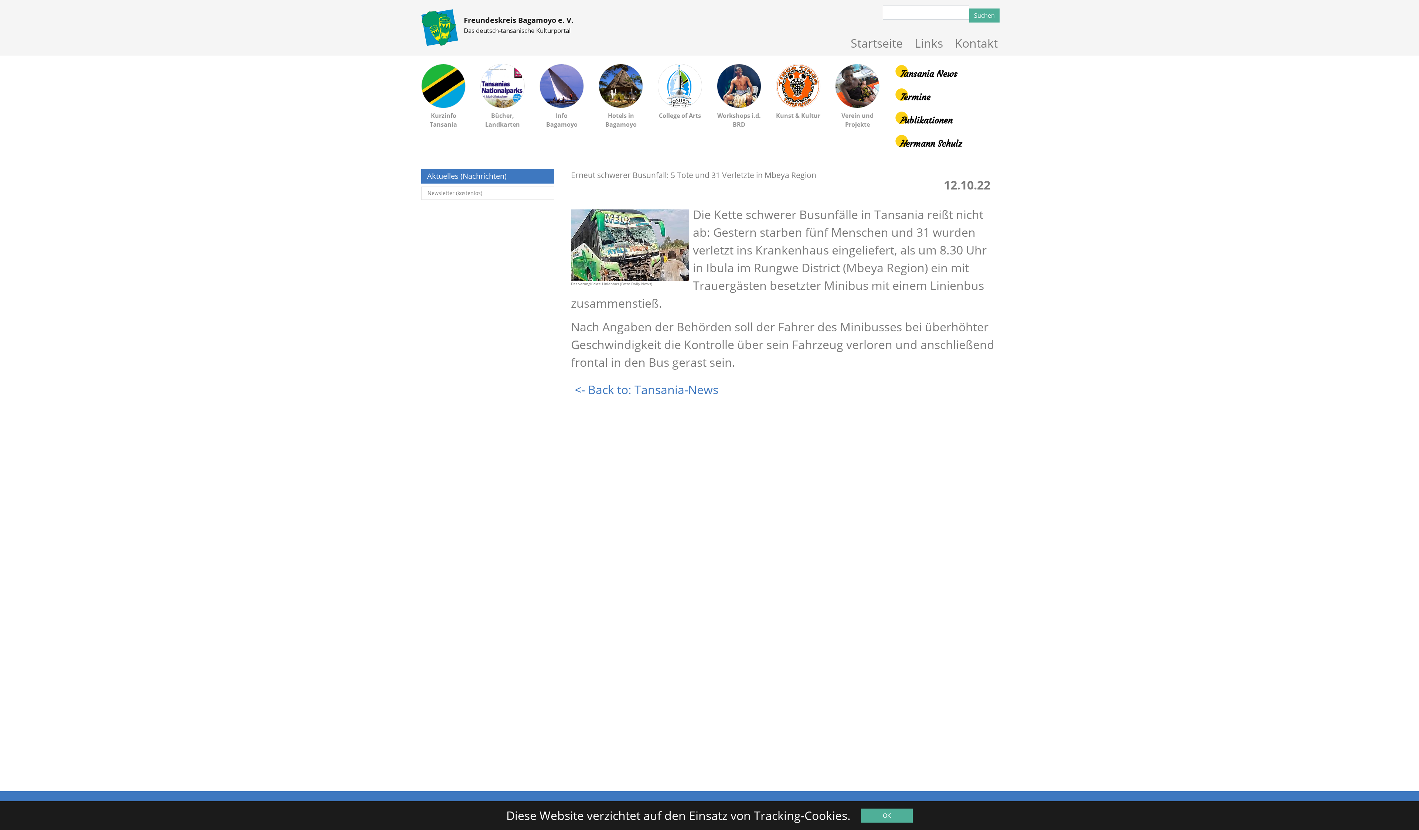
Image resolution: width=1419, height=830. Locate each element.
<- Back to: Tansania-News (646, 389)
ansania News (928, 73)
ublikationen (926, 120)
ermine (915, 97)
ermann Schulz (931, 143)
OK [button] (887, 816)
